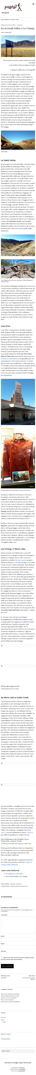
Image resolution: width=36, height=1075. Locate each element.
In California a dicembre (13, 994)
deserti (18, 886)
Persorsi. (22, 1067)
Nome (3, 936)
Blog (4, 1022)
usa (27, 886)
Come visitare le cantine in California (29, 977)
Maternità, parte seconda (12, 996)
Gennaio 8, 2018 (11, 25)
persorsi (8, 32)
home (2, 1020)
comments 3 (20, 25)
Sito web (3, 951)
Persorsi (5, 13)
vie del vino (14, 19)
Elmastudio (22, 1071)
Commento (4, 915)
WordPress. (23, 1069)
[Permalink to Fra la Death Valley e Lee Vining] (18, 56)
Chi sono (3, 1017)
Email (3, 943)
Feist (29, 832)
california (12, 886)
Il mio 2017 (5, 976)
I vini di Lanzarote (12, 998)
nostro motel (21, 560)
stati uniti (22, 886)
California (5, 19)
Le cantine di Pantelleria (13, 1001)
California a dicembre (15, 874)
